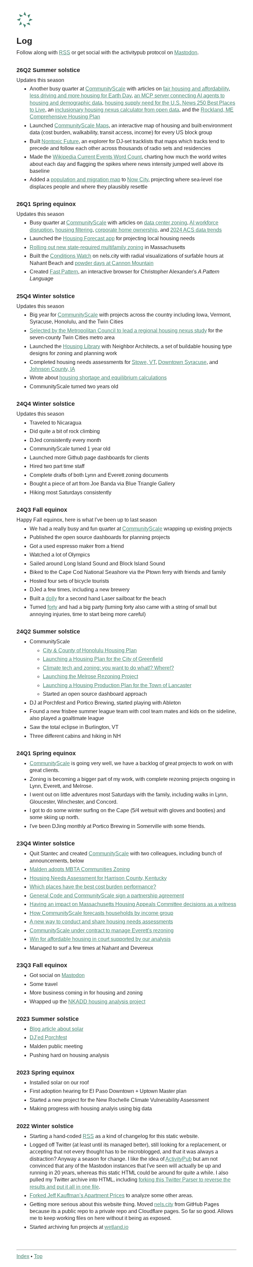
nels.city (163, 1204)
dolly (51, 598)
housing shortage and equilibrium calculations (113, 377)
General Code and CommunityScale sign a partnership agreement (107, 895)
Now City (137, 179)
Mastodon (185, 52)
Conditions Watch (70, 256)
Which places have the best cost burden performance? (93, 887)
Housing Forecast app (89, 238)
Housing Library (81, 346)
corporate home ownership (126, 230)
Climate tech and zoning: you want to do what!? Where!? (108, 668)
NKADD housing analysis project (106, 1001)
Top (38, 1256)
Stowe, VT (143, 362)
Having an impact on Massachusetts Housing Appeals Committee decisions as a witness (133, 904)
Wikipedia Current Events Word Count (97, 157)
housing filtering (74, 230)
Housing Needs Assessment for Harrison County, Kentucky (98, 878)
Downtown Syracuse (182, 362)
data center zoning (165, 222)
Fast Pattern (64, 271)
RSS (64, 52)
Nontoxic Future (60, 141)
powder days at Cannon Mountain (114, 263)
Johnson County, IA (52, 369)
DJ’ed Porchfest (48, 1037)
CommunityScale (105, 88)
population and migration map (85, 179)
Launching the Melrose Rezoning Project (90, 676)
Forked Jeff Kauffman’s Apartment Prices (77, 1195)
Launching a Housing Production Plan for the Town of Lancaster (117, 685)
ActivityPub (178, 1159)
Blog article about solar (56, 1029)
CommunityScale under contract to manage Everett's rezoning (102, 930)
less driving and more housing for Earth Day (80, 95)
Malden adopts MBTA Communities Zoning (80, 869)
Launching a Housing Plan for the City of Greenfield (103, 659)
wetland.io (116, 1227)
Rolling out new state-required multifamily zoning (86, 247)
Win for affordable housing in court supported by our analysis (100, 939)
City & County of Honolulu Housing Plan (90, 650)
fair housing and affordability (196, 88)
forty (52, 607)
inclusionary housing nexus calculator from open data (117, 110)
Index (22, 1256)
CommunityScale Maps (81, 125)
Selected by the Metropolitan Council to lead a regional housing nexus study (118, 330)
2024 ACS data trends (196, 230)
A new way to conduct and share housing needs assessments (101, 921)
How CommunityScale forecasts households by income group (101, 913)
